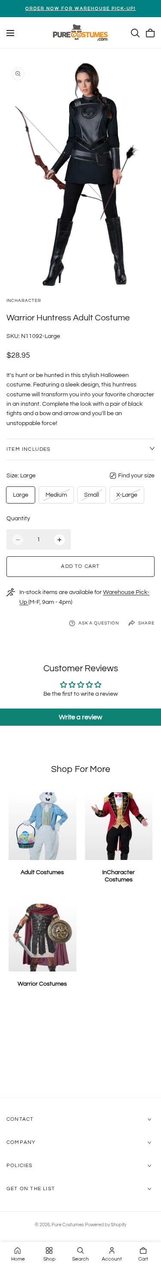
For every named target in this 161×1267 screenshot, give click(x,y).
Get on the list (30, 1189)
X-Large (126, 497)
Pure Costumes (68, 1224)
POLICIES (19, 1165)
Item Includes (28, 449)
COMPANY (21, 1142)
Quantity (18, 519)
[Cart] (150, 33)
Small (93, 497)
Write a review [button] (80, 717)
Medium (56, 497)
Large (20, 495)
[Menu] (10, 33)
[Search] (135, 33)
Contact (19, 1119)
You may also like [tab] (80, 1051)
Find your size (136, 476)
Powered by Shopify (105, 1224)
